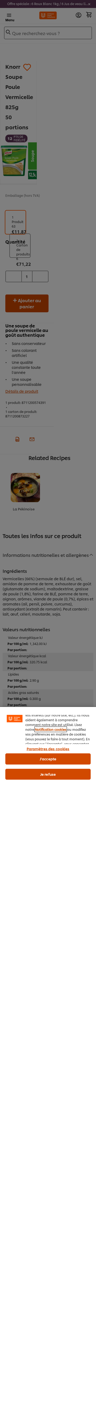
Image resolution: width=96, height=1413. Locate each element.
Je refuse (48, 774)
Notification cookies (50, 729)
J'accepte (48, 758)
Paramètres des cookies (48, 748)
